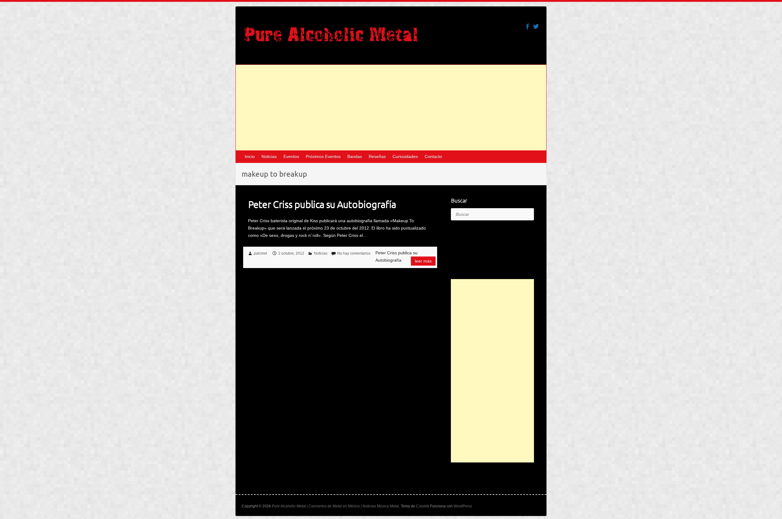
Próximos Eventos (323, 156)
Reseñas (377, 156)
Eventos (291, 156)
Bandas (354, 156)
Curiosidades (405, 156)
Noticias (269, 156)
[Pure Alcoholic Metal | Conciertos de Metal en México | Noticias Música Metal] (331, 37)
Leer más (423, 261)
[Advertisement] (391, 107)
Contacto (433, 156)
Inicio (250, 156)
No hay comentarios (354, 253)
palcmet (260, 253)
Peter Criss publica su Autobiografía (322, 204)
